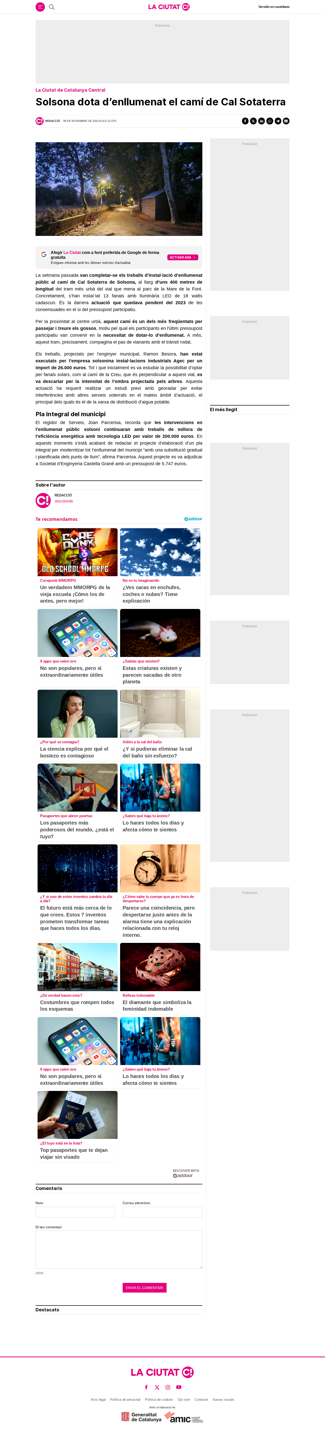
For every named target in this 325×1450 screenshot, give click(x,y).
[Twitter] (253, 121)
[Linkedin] (261, 121)
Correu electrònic (136, 1203)
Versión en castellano (273, 7)
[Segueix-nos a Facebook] (146, 1387)
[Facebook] (245, 121)
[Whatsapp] (269, 121)
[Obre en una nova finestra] (141, 1417)
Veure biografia (64, 500)
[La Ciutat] (169, 7)
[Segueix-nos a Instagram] (168, 1387)
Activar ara (180, 257)
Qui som (184, 1399)
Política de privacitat (125, 1399)
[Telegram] (278, 121)
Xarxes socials (223, 1399)
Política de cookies (159, 1399)
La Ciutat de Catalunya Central (70, 90)
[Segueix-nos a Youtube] (179, 1387)
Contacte (201, 1399)
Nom (39, 1203)
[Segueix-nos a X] (157, 1387)
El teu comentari (49, 1227)
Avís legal (98, 1399)
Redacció (52, 120)
